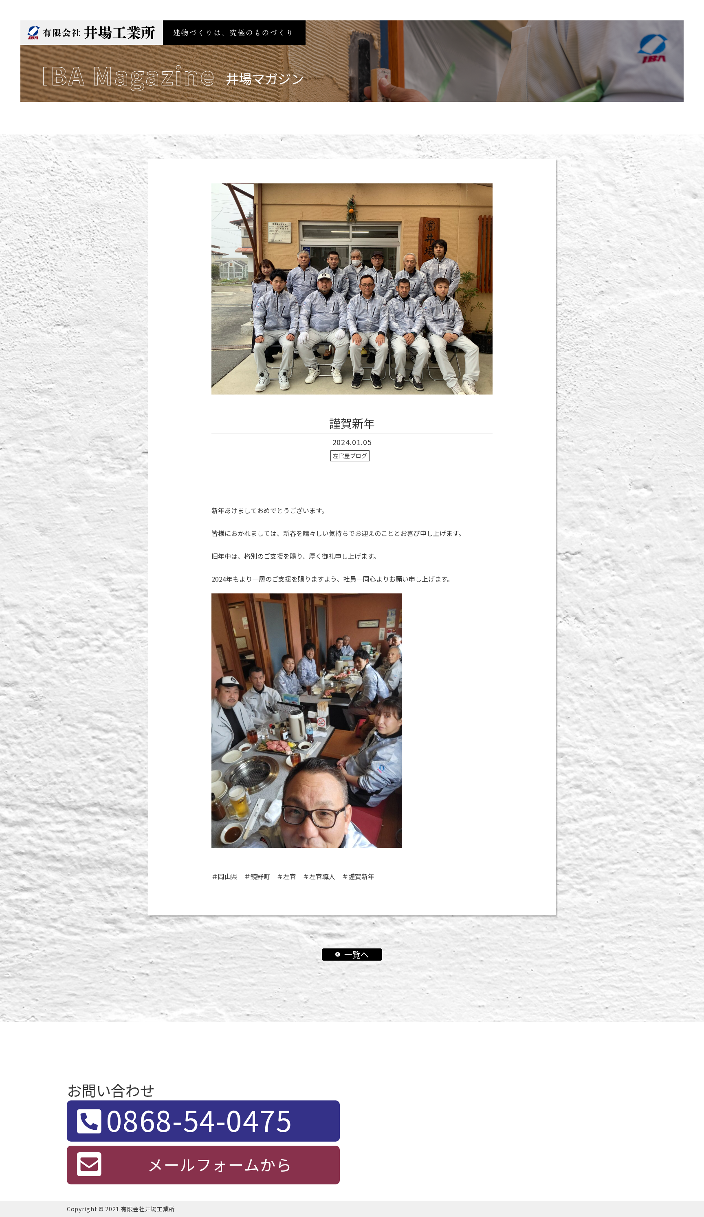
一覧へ (356, 954)
